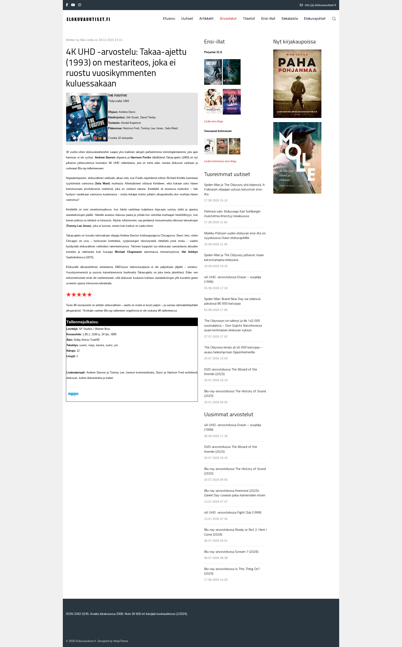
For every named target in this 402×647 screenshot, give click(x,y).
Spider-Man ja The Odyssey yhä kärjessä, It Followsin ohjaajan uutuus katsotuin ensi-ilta (234, 189)
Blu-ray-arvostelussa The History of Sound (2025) (235, 393)
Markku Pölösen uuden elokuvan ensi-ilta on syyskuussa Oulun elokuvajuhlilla (235, 235)
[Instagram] (79, 5)
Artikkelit (206, 19)
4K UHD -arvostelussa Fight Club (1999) (232, 512)
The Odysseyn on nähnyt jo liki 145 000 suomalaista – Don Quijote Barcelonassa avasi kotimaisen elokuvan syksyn (233, 325)
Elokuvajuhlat (315, 19)
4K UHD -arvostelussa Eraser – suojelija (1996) (232, 279)
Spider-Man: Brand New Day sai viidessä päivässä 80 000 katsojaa (232, 301)
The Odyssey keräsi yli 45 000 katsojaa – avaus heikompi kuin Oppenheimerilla (233, 349)
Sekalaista (290, 19)
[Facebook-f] (67, 5)
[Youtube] (73, 5)
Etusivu (169, 19)
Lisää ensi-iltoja (213, 121)
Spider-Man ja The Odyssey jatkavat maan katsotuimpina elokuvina (234, 257)
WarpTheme (120, 641)
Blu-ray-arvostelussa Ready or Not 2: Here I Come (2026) (235, 532)
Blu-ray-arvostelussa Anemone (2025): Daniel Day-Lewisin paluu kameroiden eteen (234, 493)
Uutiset (187, 19)
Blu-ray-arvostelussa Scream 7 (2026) (231, 551)
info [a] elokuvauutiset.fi (320, 5)
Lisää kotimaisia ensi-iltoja (220, 161)
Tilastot (249, 19)
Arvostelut (228, 19)
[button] (334, 19)
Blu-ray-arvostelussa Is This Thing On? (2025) (232, 571)
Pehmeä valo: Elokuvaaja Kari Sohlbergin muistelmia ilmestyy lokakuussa (232, 213)
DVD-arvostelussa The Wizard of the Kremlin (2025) (230, 371)
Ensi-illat (268, 19)
